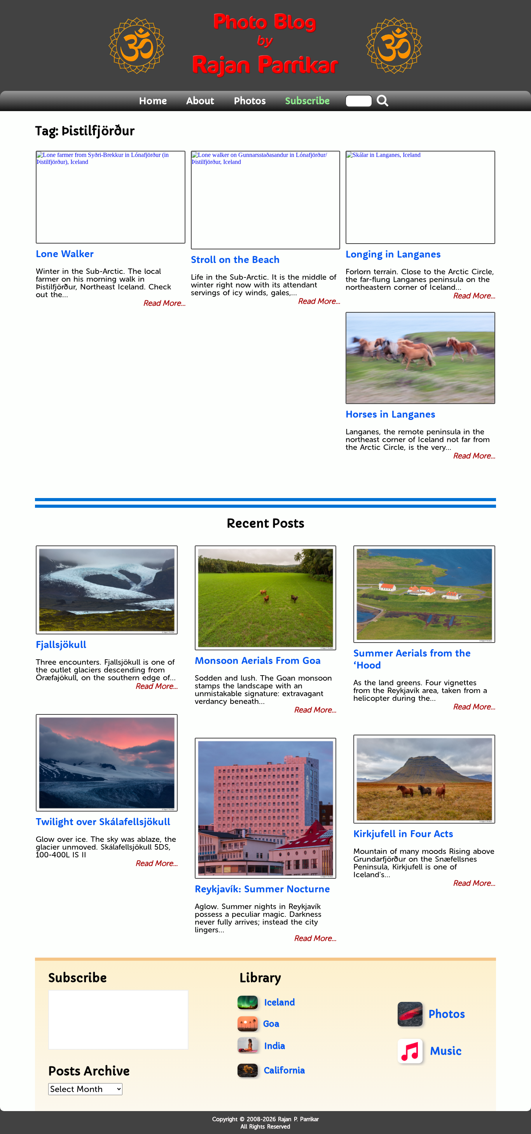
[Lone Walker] (110, 197)
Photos (250, 101)
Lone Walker (65, 253)
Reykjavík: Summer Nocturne (262, 888)
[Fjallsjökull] (107, 589)
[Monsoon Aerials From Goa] (266, 597)
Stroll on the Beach (235, 259)
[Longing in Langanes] (420, 197)
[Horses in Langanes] (420, 358)
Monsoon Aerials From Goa (258, 660)
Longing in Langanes (393, 253)
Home (153, 101)
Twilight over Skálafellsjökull (103, 821)
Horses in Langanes (390, 414)
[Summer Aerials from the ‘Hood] (424, 594)
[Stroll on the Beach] (266, 200)
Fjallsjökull (61, 644)
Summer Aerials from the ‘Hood (412, 658)
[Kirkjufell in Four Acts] (424, 779)
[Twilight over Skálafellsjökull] (107, 763)
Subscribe (307, 101)
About (200, 101)
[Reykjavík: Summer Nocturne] (266, 808)
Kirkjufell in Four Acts (403, 833)
